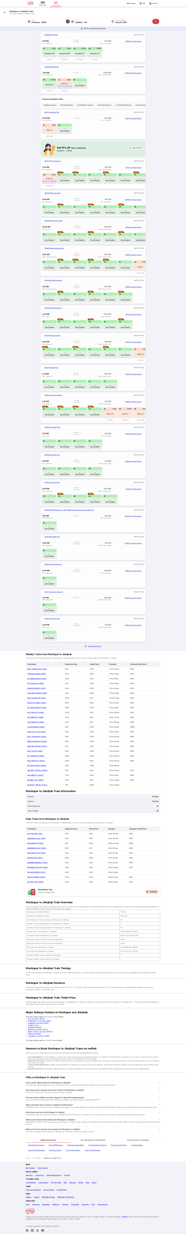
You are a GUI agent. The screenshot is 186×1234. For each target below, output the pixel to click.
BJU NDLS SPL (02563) (35, 882)
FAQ (65, 1182)
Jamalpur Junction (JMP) (39, 1036)
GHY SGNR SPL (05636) (35, 756)
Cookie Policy (62, 1190)
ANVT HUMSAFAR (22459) (36, 737)
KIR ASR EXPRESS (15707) (36, 872)
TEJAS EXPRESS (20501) (36, 727)
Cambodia (75, 1204)
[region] (93, 47)
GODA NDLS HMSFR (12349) (37, 693)
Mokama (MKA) (34, 1034)
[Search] (155, 21)
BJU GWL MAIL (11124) (35, 834)
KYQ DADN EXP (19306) (35, 722)
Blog (87, 1182)
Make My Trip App (48, 1197)
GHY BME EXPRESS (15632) (37, 679)
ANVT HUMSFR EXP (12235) (37, 669)
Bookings (132, 3)
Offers (80, 1182)
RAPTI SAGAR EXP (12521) (36, 698)
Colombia (85, 1204)
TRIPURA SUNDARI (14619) (36, 674)
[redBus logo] (31, 3)
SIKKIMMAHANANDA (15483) (37, 863)
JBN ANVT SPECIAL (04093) (37, 770)
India (27, 1204)
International (103, 1204)
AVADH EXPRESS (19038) (36, 877)
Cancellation (43, 1182)
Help (143, 3)
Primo (94, 1182)
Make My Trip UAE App (66, 1197)
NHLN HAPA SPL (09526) (36, 761)
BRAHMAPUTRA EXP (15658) (37, 867)
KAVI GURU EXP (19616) (35, 683)
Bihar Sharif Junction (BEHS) (40, 1032)
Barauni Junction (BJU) (38, 1029)
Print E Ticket (56, 1182)
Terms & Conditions (33, 1190)
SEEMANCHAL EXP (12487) (36, 848)
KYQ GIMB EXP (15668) (35, 717)
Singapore (46, 1204)
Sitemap (72, 1182)
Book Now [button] (153, 892)
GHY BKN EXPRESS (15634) (37, 708)
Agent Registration (54, 1175)
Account (155, 3)
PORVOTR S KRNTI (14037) (37, 703)
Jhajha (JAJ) (33, 1025)
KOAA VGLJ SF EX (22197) (36, 732)
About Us (29, 1175)
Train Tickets (43, 1168)
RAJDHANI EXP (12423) (35, 843)
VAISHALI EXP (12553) (35, 858)
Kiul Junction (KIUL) (36, 1019)
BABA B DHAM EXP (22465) (37, 741)
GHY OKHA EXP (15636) (35, 712)
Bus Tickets (30, 1168)
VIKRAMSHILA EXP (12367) (36, 838)
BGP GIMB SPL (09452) (35, 775)
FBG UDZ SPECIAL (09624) (36, 766)
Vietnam (65, 1204)
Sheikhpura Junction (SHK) (39, 1021)
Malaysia (56, 1204)
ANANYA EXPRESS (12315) (36, 688)
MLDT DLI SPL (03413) (35, 751)
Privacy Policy (48, 1190)
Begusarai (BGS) (35, 1027)
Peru (93, 1204)
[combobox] (47, 21)
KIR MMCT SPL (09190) (35, 780)
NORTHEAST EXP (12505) (36, 853)
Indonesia (36, 1204)
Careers (67, 1175)
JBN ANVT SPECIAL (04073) (37, 785)
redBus (28, 1197)
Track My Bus (31, 1182)
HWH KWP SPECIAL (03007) (37, 746)
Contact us (39, 1175)
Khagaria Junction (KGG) (38, 1023)
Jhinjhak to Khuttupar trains (46, 892)
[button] (68, 21)
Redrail (36, 1197)
